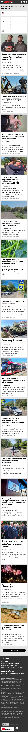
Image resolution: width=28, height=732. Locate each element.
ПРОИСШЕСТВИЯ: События (10, 73)
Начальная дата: (6, 25)
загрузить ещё (14, 650)
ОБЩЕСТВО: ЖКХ (7, 518)
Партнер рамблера (14, 724)
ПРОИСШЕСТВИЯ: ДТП (8, 317)
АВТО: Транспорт (7, 395)
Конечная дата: (5, 28)
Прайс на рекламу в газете (10, 663)
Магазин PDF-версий (17, 668)
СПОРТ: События (7, 644)
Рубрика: (4, 21)
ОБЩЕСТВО (5, 277)
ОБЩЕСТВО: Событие (8, 111)
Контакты (4, 661)
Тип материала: (5, 18)
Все (3, 12)
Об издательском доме (9, 665)
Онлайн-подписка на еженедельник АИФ (8, 670)
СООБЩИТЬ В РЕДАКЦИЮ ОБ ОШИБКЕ (12, 673)
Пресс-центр (5, 668)
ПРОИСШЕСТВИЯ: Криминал (11, 153)
